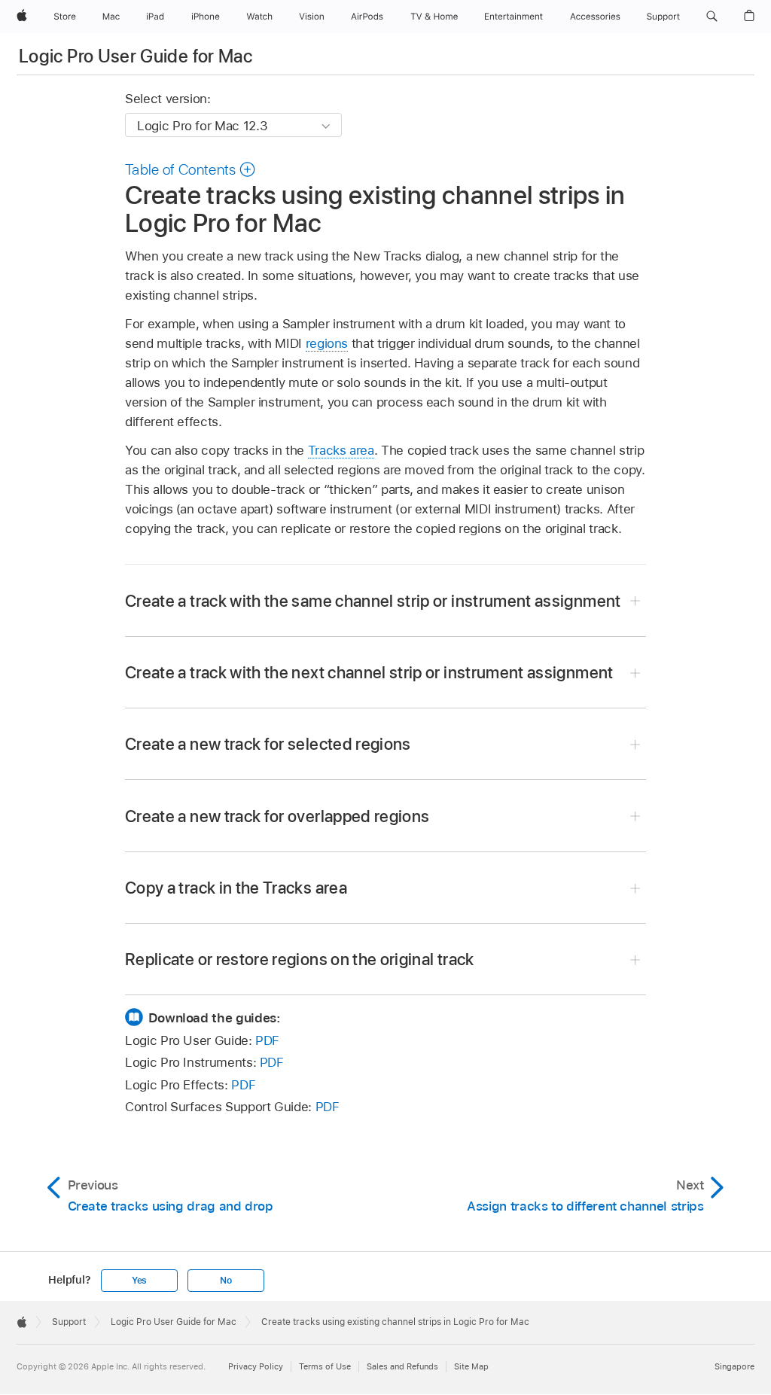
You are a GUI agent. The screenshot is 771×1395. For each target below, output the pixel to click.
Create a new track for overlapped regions (277, 816)
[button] (712, 16)
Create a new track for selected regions (268, 744)
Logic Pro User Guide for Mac (135, 56)
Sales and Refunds (402, 1366)
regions (327, 343)
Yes (139, 1280)
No (226, 1280)
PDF (267, 1040)
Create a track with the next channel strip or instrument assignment (369, 672)
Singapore (734, 1366)
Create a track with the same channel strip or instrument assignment (373, 601)
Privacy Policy (255, 1366)
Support (69, 1322)
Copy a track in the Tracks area (236, 887)
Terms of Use (325, 1366)
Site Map (471, 1366)
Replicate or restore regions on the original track (299, 959)
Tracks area (341, 450)
